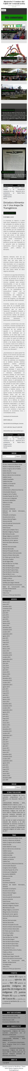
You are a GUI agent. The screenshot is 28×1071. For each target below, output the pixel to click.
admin (11, 38)
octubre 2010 (6, 759)
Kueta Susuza (6, 527)
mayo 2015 (6, 642)
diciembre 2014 (7, 653)
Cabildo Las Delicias (8, 485)
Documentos (6, 504)
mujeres (16, 996)
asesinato (5, 976)
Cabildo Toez (6, 488)
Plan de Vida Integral (8, 565)
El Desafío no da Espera (9, 515)
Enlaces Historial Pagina (9, 519)
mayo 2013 (6, 693)
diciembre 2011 (7, 729)
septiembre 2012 (7, 710)
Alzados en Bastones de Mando (11, 466)
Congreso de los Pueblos (10, 494)
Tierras (21, 1001)
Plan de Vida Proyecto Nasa (10, 570)
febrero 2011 (6, 750)
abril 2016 (5, 619)
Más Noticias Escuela (8, 534)
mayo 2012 (6, 718)
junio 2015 (6, 640)
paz (20, 999)
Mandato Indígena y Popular (11, 532)
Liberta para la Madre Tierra (11, 530)
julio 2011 (5, 739)
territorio (15, 1001)
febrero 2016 (6, 623)
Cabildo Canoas (7, 477)
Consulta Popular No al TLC (10, 496)
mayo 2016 (6, 617)
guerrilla (8, 988)
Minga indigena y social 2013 (11, 536)
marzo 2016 (6, 621)
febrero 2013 (6, 699)
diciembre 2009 (7, 778)
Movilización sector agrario (10, 540)
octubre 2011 (6, 733)
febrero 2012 (6, 725)
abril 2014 (5, 670)
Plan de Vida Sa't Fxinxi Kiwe (10, 572)
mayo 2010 (6, 769)
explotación (5, 983)
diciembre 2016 (7, 606)
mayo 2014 (6, 668)
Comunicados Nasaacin (7, 91)
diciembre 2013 (7, 678)
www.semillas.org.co (18, 430)
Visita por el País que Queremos (12, 595)
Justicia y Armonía (8, 525)
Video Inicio (6, 593)
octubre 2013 (6, 682)
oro (16, 999)
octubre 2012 (6, 708)
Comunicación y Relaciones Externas (13, 490)
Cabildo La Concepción (9, 483)
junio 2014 (6, 665)
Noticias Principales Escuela (10, 551)
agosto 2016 (6, 611)
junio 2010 (6, 767)
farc (13, 982)
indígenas (9, 992)
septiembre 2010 (7, 761)
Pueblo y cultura (7, 578)
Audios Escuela (7, 471)
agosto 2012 (6, 712)
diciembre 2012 (7, 704)
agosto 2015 (6, 636)
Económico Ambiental (9, 509)
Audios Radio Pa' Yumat (9, 473)
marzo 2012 (6, 723)
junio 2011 (6, 742)
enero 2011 (6, 752)
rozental (7, 1001)
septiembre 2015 (7, 634)
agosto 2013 (6, 687)
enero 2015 (6, 651)
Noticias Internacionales (9, 546)
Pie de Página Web (8, 561)
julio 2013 (5, 689)
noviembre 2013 (7, 680)
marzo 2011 (6, 748)
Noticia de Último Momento (9, 32)
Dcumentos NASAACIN (9, 500)
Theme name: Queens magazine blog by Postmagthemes (15, 1068)
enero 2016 (6, 625)
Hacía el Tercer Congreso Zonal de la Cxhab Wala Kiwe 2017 (14, 77)
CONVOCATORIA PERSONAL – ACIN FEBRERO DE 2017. (14, 61)
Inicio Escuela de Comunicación (11, 523)
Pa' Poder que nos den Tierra (11, 557)
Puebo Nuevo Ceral (8, 580)
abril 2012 (5, 720)
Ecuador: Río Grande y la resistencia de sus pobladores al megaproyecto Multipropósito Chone (8, 193)
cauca (12, 976)
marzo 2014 (6, 672)
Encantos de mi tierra (9, 517)
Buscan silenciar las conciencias (12, 475)
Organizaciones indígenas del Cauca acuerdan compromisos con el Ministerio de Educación (14, 35)
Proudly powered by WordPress (12, 1066)
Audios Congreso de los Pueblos (12, 469)
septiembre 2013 (7, 685)
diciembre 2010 (7, 754)
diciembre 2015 (7, 627)
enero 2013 (6, 701)
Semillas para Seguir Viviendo (11, 582)
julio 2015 (5, 638)
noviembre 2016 (7, 608)
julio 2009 (5, 780)
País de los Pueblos (8, 559)
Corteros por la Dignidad (10, 498)
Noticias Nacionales (9, 213)
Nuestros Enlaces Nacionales (11, 555)
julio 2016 (5, 613)
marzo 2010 (6, 773)
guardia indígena (14, 985)
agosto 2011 (6, 737)
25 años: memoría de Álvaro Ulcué (12, 464)
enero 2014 (6, 676)
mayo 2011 (6, 744)
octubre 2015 (6, 632)
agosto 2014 (6, 661)
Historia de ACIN (7, 521)
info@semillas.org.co (8, 430)
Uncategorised (7, 591)
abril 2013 (5, 695)
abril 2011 (5, 746)
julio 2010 (5, 765)
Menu (3, 10)
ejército (20, 979)
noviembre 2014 (7, 655)
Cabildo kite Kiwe (7, 481)
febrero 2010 (6, 775)
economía (11, 980)
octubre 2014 (6, 657)
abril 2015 (5, 644)
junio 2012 (6, 716)
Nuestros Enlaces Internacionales (12, 553)
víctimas (7, 1003)
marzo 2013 (6, 697)
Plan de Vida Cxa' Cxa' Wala (10, 563)
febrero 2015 (6, 649)
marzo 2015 (6, 646)
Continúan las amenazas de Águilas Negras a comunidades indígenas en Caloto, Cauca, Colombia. (14, 176)
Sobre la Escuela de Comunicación (12, 585)
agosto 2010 (6, 763)
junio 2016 (6, 615)
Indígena (20, 988)
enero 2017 (6, 604)
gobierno (22, 983)
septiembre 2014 (7, 659)
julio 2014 (5, 663)
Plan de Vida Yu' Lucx (9, 574)
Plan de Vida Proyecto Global (11, 568)
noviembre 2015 (7, 630)
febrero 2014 (6, 674)
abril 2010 (5, 771)
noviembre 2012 (7, 706)
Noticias (5, 544)
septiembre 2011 (7, 735)
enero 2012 (6, 727)
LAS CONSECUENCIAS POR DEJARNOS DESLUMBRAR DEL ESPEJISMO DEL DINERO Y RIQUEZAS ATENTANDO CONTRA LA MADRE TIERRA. (14, 139)
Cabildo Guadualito (8, 479)
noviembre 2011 (7, 731)
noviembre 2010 (7, 756)
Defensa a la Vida (7, 502)
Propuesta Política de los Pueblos (12, 576)
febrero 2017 (6, 602)
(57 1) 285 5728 (18, 427)
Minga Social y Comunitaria (10, 538)
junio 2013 (6, 691)
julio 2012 (5, 714)
